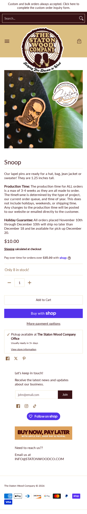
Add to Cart (43, 300)
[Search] (81, 18)
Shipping (9, 249)
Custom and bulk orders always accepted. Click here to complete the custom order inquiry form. (43, 5)
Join (65, 394)
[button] (79, 41)
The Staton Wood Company (19, 485)
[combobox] (40, 18)
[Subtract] (9, 282)
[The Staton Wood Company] (42, 50)
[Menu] (6, 41)
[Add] (29, 282)
